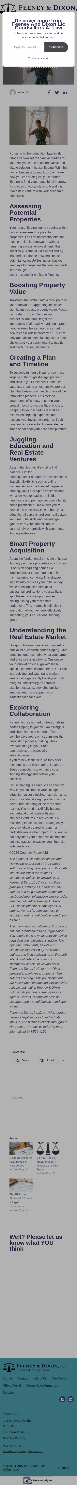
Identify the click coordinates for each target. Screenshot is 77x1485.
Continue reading (38, 58)
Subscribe (56, 47)
